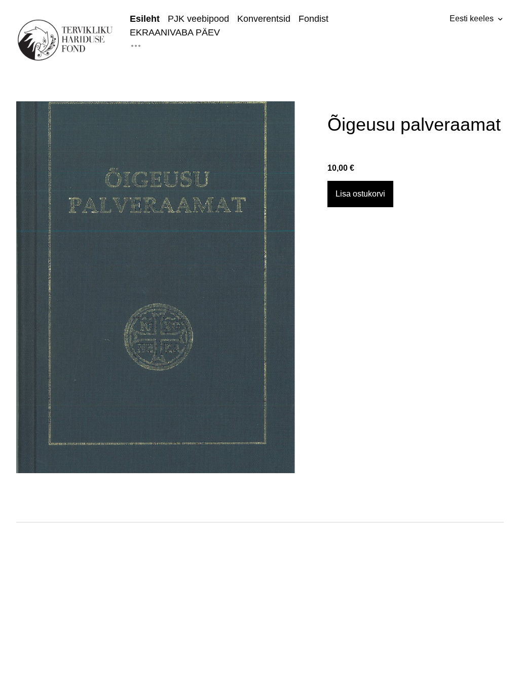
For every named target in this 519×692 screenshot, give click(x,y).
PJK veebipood (198, 19)
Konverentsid (263, 19)
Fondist (313, 19)
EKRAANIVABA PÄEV (175, 32)
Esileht (145, 19)
